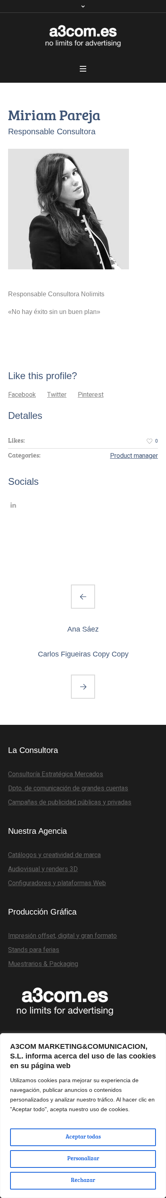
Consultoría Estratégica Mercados (55, 774)
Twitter (56, 395)
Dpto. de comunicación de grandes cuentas (68, 788)
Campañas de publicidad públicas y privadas (69, 802)
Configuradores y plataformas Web (57, 883)
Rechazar (83, 1181)
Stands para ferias (33, 950)
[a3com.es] (83, 36)
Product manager (134, 456)
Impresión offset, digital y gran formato (62, 936)
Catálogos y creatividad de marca (54, 855)
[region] (83, 1115)
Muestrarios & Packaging (43, 964)
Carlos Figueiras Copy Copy (83, 654)
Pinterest (91, 395)
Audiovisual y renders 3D (43, 869)
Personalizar (83, 1159)
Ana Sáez (83, 629)
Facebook (22, 395)
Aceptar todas (83, 1137)
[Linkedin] (13, 505)
